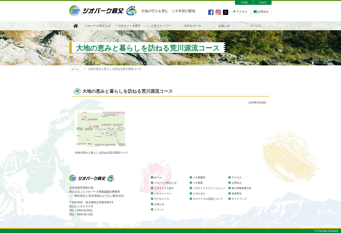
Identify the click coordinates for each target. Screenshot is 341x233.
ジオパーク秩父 (103, 10)
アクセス (242, 11)
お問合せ (263, 11)
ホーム (75, 69)
